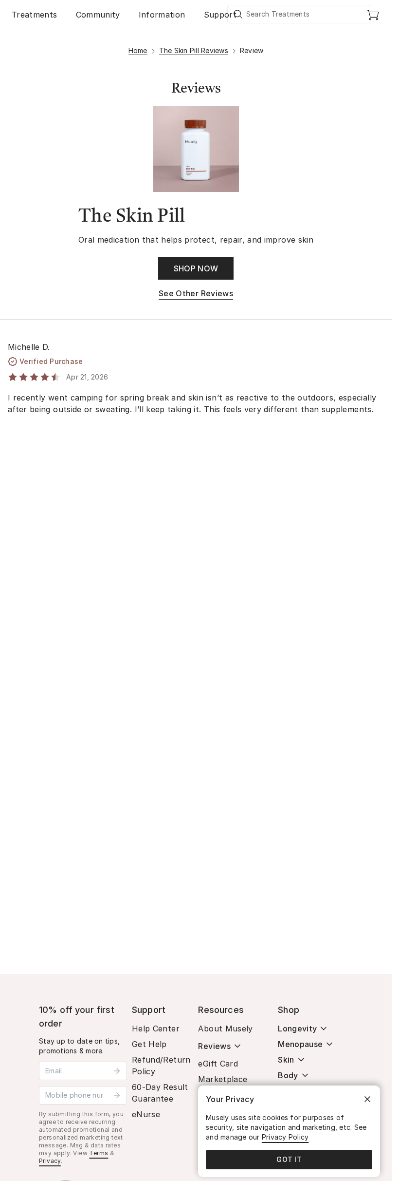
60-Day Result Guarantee (160, 1093)
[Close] (367, 1099)
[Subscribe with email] (117, 1071)
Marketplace (222, 1079)
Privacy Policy (285, 1137)
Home (137, 50)
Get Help (149, 1044)
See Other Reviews (196, 293)
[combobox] (299, 14)
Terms (98, 1153)
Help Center (156, 1028)
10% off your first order (76, 1017)
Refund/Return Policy (161, 1065)
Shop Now (196, 268)
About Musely (225, 1028)
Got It (289, 1159)
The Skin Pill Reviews (193, 50)
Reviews (214, 1046)
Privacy (50, 1160)
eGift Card (218, 1063)
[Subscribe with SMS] (117, 1095)
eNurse (146, 1114)
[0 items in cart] (373, 14)
